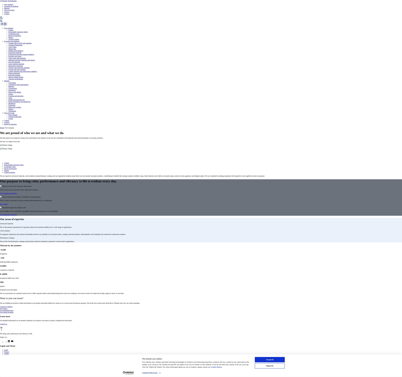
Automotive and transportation (18, 85)
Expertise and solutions (11, 41)
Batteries (11, 86)
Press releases (12, 115)
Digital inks (12, 49)
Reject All (269, 366)
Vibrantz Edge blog (14, 117)
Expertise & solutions (11, 6)
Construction (12, 88)
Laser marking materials (16, 64)
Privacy (6, 352)
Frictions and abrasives (15, 96)
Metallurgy (12, 103)
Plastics (10, 109)
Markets (7, 8)
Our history (4, 308)
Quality (6, 354)
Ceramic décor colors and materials (20, 43)
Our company (8, 4)
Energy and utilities (14, 92)
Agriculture (12, 83)
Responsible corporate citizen (18, 32)
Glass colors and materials (17, 58)
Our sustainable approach (8, 215)
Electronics (12, 90)
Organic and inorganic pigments (19, 68)
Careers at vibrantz (6, 307)
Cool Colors (12, 47)
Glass (10, 98)
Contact (6, 14)
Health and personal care (16, 100)
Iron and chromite (14, 62)
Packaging (11, 105)
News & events (9, 10)
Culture (10, 30)
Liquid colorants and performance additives (22, 71)
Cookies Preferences (150, 373)
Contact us (3, 324)
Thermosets (12, 111)
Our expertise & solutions (8, 193)
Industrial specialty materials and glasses (21, 60)
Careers (6, 12)
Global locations (13, 39)
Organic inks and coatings (17, 69)
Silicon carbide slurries (15, 77)
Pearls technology (14, 73)
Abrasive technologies (15, 79)
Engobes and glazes (14, 56)
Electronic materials (14, 53)
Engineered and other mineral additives (21, 54)
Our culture (4, 204)
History (10, 37)
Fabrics (10, 94)
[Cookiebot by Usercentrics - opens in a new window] (128, 372)
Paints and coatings (14, 107)
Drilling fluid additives (15, 51)
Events (10, 118)
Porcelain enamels (14, 75)
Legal (6, 350)
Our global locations (6, 312)
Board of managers (14, 36)
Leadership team (13, 34)
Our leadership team (6, 310)
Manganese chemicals (15, 66)
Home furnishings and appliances (19, 102)
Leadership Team (10, 167)
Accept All (270, 360)
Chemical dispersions (15, 45)
